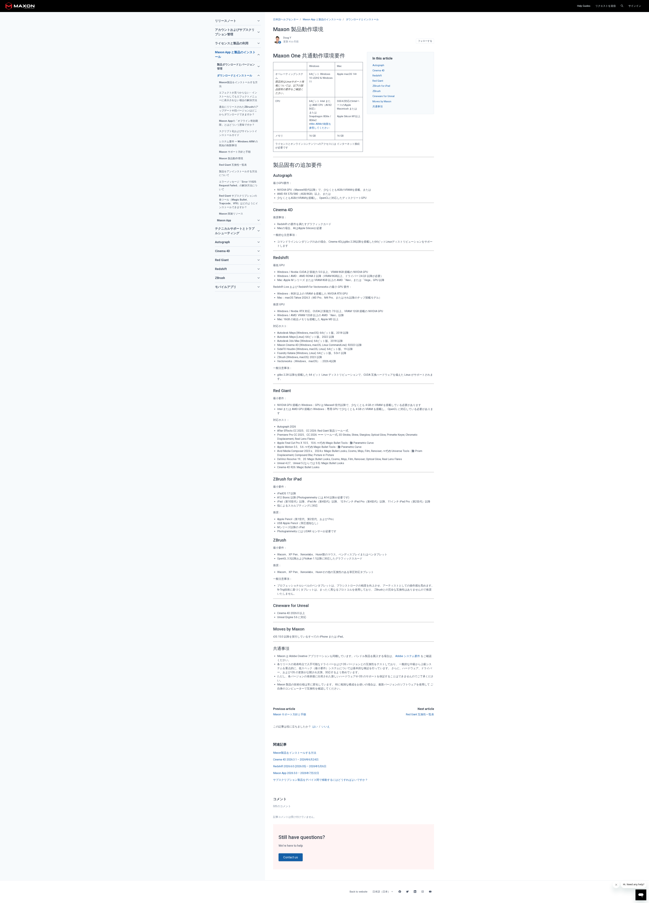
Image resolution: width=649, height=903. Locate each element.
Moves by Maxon (381, 101)
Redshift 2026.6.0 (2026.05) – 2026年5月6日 (299, 766)
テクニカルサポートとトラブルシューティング (235, 231)
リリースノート (225, 20)
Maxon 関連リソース (231, 213)
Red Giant (377, 80)
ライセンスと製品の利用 (231, 43)
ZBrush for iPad (381, 85)
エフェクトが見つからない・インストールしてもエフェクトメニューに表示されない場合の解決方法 (238, 96)
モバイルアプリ (225, 287)
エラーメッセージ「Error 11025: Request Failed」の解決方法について (238, 185)
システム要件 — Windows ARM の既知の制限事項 (238, 143)
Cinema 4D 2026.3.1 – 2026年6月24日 (296, 759)
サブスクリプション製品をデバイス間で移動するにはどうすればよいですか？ (320, 779)
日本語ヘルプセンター (285, 19)
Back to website (358, 891)
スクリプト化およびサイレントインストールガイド (238, 133)
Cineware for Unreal (383, 96)
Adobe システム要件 (407, 656)
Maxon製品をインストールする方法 (294, 752)
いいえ (326, 726)
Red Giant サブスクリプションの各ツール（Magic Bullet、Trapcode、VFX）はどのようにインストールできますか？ (238, 201)
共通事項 (377, 106)
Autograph (378, 65)
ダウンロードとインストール (362, 19)
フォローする (425, 41)
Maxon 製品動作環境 (231, 158)
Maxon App (224, 220)
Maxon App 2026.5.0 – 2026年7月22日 (296, 773)
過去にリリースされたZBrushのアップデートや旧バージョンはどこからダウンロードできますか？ (238, 110)
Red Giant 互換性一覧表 (420, 714)
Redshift (377, 75)
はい (315, 726)
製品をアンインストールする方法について (238, 173)
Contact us (290, 857)
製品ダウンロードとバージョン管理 (236, 66)
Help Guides (583, 5)
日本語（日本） (381, 891)
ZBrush (376, 91)
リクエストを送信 (605, 5)
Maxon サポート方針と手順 (289, 714)
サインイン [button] (634, 5)
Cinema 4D (378, 70)
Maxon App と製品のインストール (322, 19)
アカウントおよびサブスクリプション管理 (235, 32)
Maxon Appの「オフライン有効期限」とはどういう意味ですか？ (238, 122)
